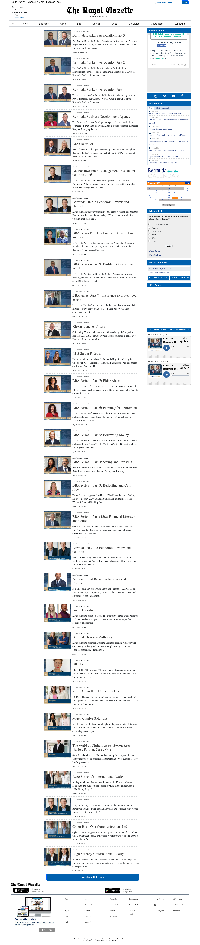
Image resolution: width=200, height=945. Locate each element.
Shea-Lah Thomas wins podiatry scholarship (166, 151)
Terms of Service (132, 912)
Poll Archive (155, 255)
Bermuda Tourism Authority (92, 637)
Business (44, 23)
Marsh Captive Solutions (89, 718)
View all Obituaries (158, 278)
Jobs (114, 23)
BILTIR (78, 664)
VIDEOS (31, 2)
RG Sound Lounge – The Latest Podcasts (170, 330)
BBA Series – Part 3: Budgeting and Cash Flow (101, 487)
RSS (59, 2)
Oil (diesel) (156, 231)
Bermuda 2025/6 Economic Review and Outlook (100, 203)
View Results (155, 251)
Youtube (178, 899)
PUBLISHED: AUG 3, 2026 (158, 334)
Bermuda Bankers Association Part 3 (98, 35)
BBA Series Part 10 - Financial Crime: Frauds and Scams (105, 235)
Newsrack (88, 922)
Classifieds (157, 23)
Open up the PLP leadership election (163, 157)
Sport (63, 23)
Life (79, 23)
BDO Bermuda (83, 143)
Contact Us (114, 904)
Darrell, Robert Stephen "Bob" (160, 272)
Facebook (159, 899)
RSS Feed (179, 904)
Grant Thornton (83, 610)
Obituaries (134, 23)
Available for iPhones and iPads (38, 890)
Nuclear (155, 227)
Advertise (113, 916)
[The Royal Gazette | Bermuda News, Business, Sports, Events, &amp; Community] (100, 10)
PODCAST (50, 2)
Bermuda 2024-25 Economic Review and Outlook (101, 549)
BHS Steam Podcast (86, 353)
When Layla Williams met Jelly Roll (163, 163)
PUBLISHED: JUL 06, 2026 (158, 361)
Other (154, 241)
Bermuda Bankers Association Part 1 (98, 89)
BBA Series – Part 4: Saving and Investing (102, 461)
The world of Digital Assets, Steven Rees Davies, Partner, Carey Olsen (101, 747)
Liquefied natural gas (160, 224)
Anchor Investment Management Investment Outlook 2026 (103, 172)
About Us (113, 899)
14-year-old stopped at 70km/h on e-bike (165, 114)
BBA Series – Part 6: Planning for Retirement (104, 407)
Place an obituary (180, 278)
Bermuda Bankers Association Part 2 (98, 62)
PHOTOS (40, 2)
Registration (133, 899)
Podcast (178, 910)
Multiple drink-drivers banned (160, 129)
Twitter (159, 904)
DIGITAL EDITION (18, 2)
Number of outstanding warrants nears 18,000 (167, 135)
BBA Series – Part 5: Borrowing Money (100, 434)
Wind (154, 238)
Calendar (87, 916)
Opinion (96, 23)
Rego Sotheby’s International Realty (98, 776)
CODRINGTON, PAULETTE (160, 268)
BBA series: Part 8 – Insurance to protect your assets (105, 297)
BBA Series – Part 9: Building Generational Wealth (103, 266)
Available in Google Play (127, 890)
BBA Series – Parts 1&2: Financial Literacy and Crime (103, 518)
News (25, 23)
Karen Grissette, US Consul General (98, 691)
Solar (154, 234)
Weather (87, 910)
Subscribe (179, 23)
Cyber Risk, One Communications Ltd (99, 826)
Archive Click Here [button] (92, 877)
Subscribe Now (17, 18)
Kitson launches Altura (88, 326)
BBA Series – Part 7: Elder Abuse (96, 380)
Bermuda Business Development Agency (101, 116)
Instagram (160, 910)
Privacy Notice (134, 904)
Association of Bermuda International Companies (99, 580)
